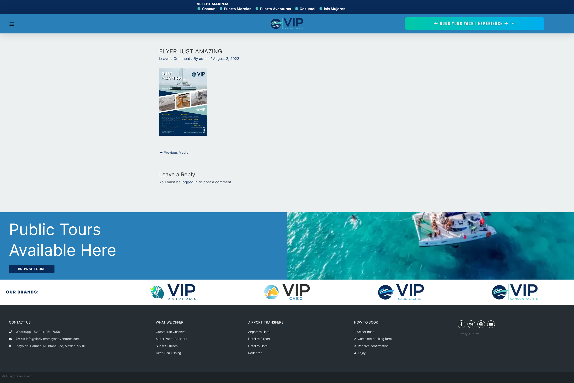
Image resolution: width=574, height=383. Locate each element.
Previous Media (174, 152)
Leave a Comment (174, 58)
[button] (11, 23)
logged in (190, 182)
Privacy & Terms (469, 334)
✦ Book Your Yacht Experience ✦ (474, 23)
